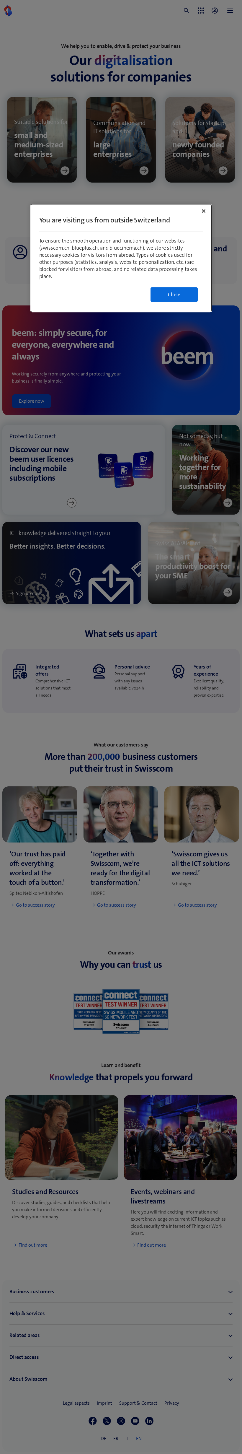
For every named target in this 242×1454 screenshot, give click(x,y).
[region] (121, 258)
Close (174, 294)
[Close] (203, 211)
